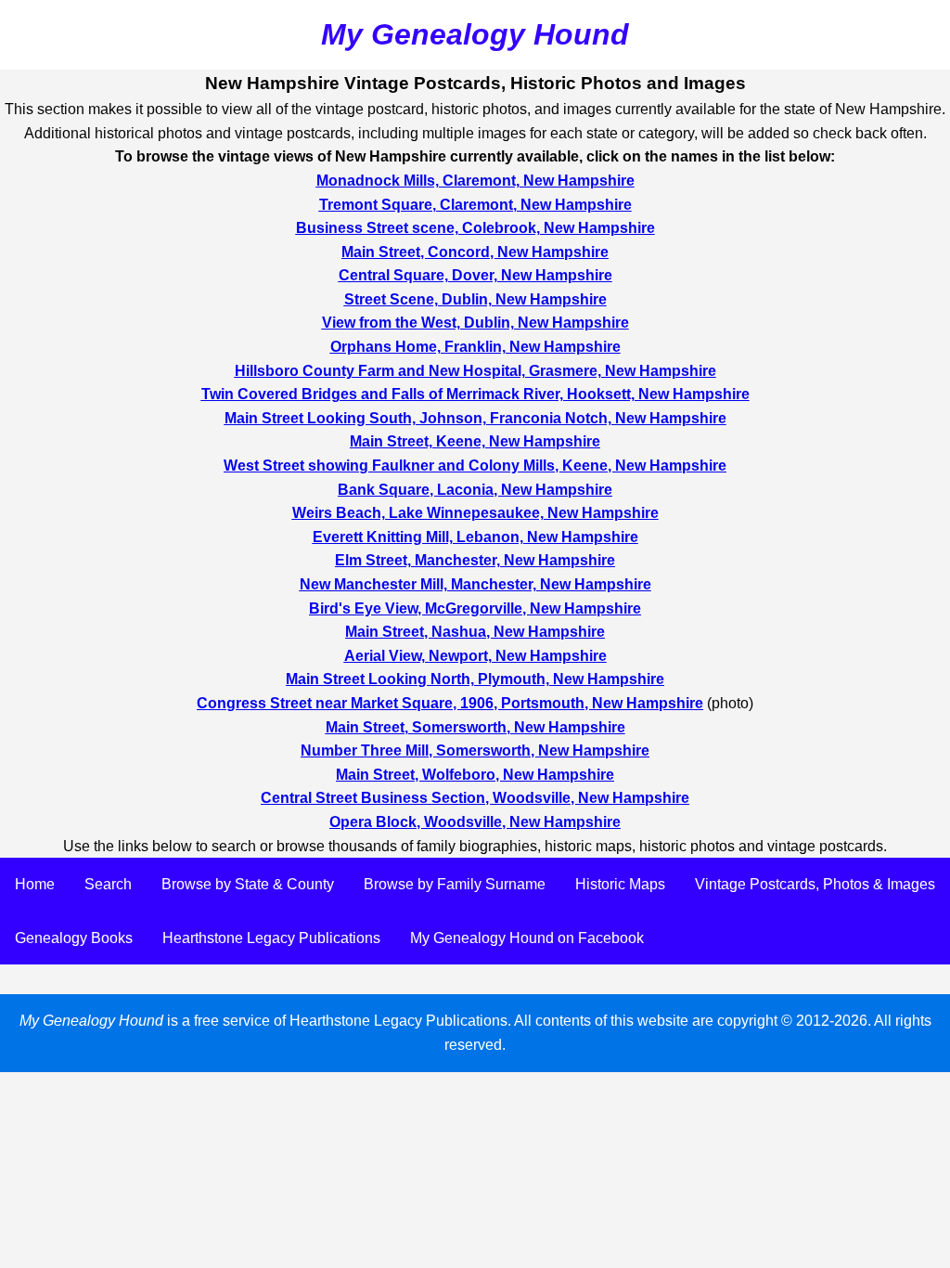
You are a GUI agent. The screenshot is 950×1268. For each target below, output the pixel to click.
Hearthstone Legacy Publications (271, 938)
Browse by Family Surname (455, 884)
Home (35, 884)
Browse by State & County (247, 884)
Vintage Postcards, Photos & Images (815, 884)
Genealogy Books (74, 938)
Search (108, 884)
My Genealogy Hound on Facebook (527, 938)
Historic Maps (620, 884)
